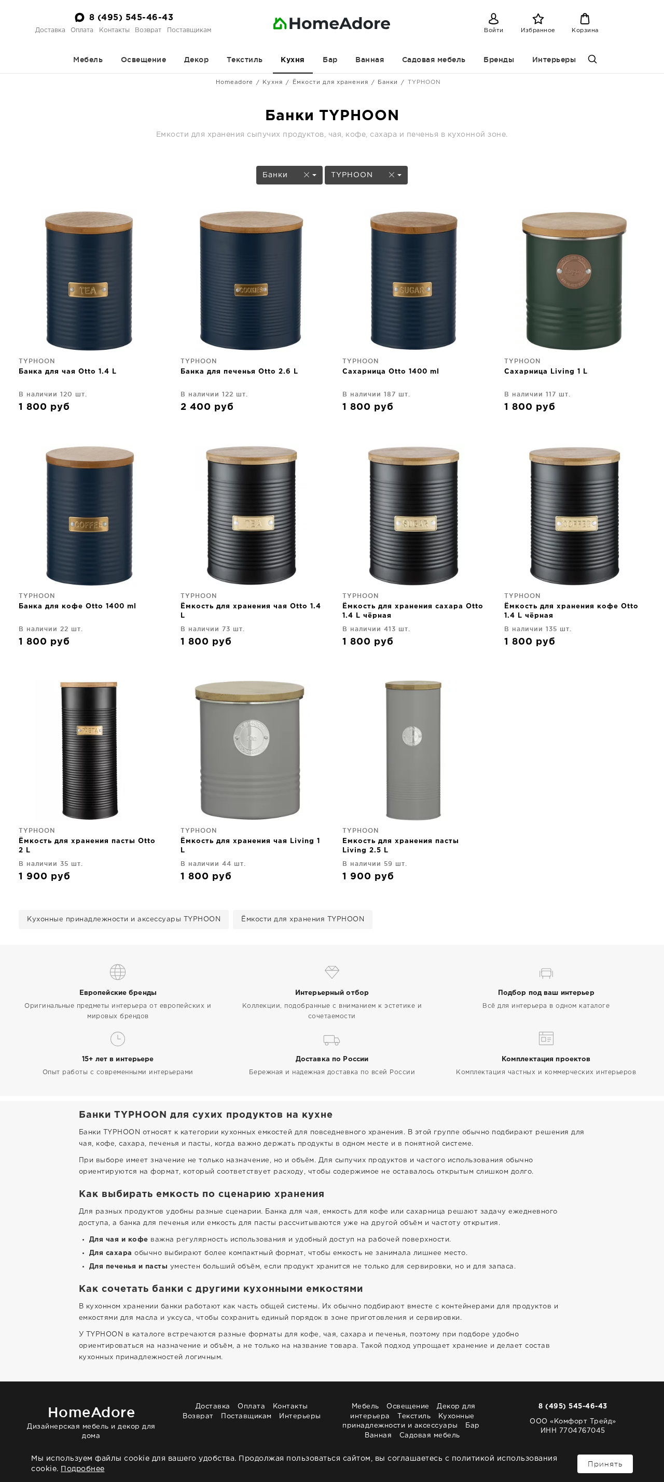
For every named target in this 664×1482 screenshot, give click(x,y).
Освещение (144, 59)
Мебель (88, 59)
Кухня (293, 60)
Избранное (538, 30)
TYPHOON (353, 175)
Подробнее (83, 1469)
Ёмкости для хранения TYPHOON (302, 919)
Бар (330, 59)
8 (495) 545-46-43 (131, 18)
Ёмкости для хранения (330, 82)
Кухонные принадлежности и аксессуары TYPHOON (123, 919)
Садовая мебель (434, 59)
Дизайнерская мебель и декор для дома (91, 1421)
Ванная (369, 59)
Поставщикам (189, 30)
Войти (494, 30)
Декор (196, 59)
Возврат (148, 30)
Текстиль (245, 59)
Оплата (82, 30)
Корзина (585, 30)
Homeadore (234, 82)
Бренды (498, 59)
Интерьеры (554, 59)
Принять (605, 1464)
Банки (388, 82)
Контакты (114, 30)
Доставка (50, 30)
